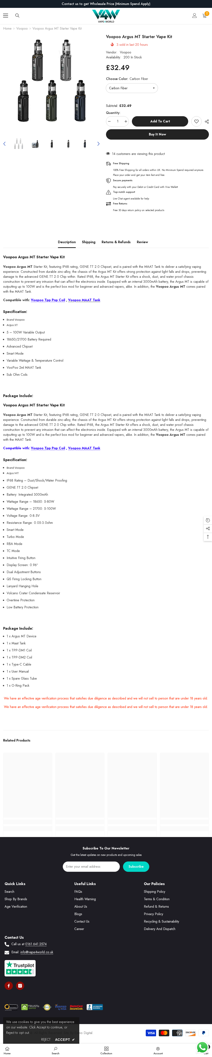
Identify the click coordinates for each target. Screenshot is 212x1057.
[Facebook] (9, 986)
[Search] (17, 15)
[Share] (205, 122)
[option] (106, 4)
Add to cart (160, 121)
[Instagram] (20, 986)
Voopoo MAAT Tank (84, 448)
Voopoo (22, 28)
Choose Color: (127, 78)
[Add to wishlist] (196, 121)
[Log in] (194, 15)
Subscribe (136, 866)
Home (7, 28)
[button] (4, 144)
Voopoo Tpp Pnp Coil (48, 300)
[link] (27, 822)
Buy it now (157, 134)
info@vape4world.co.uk (36, 952)
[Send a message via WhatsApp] (202, 1047)
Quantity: (113, 112)
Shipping (88, 242)
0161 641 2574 (36, 944)
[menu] (5, 15)
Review (142, 242)
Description (67, 242)
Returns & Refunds (116, 242)
